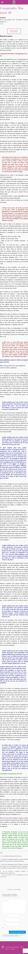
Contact (7, 949)
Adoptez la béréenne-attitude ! (12, 947)
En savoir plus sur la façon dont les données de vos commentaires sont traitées (13, 936)
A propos (12, 949)
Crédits (21, 947)
